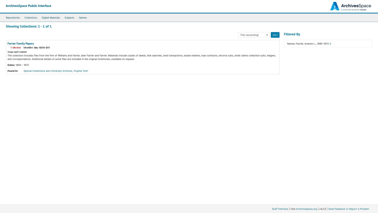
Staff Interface (280, 208)
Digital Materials (51, 17)
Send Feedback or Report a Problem (348, 208)
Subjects (69, 17)
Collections (31, 17)
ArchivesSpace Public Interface (28, 5)
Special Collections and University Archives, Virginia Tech (56, 70)
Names (83, 17)
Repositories (13, 17)
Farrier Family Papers (21, 43)
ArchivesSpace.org (306, 208)
